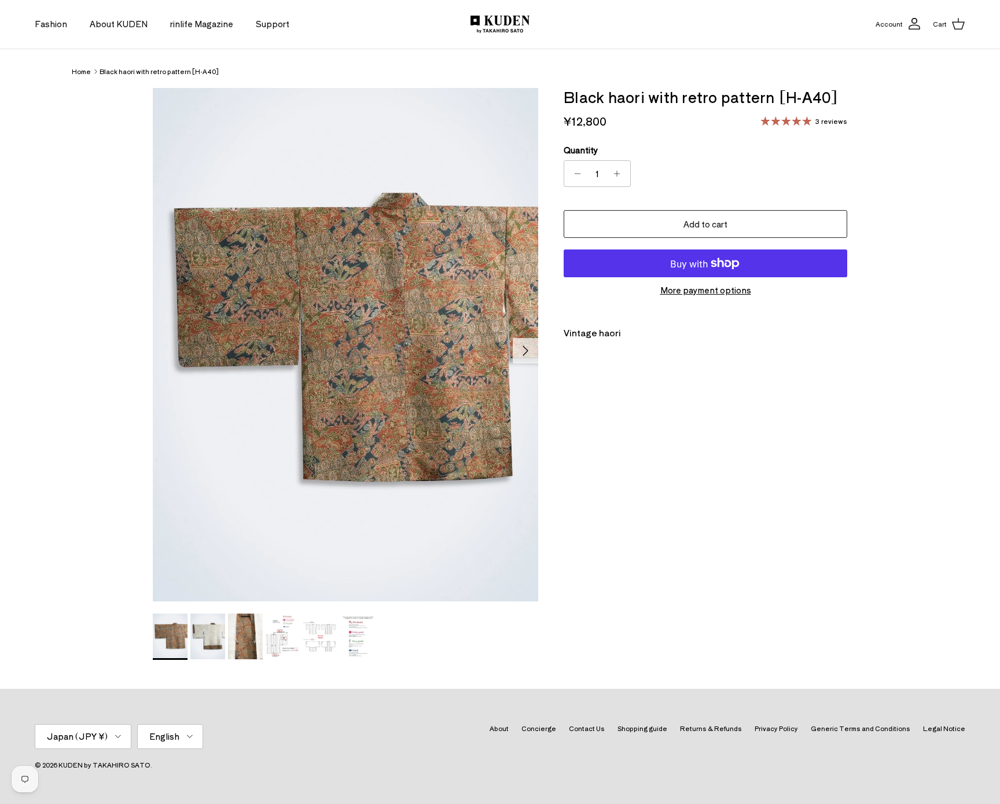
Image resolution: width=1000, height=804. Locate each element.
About (499, 728)
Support (272, 24)
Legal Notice (944, 728)
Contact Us (587, 728)
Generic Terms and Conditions (860, 728)
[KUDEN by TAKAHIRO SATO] (500, 24)
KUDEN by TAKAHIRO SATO (104, 764)
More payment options (705, 290)
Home (81, 71)
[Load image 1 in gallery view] (345, 345)
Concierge (538, 728)
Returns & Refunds (711, 728)
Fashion (51, 24)
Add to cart (705, 224)
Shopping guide (642, 728)
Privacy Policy (776, 728)
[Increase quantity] (620, 173)
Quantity (581, 150)
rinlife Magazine (201, 24)
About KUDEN (119, 24)
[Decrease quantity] (574, 173)
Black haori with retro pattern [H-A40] (159, 71)
